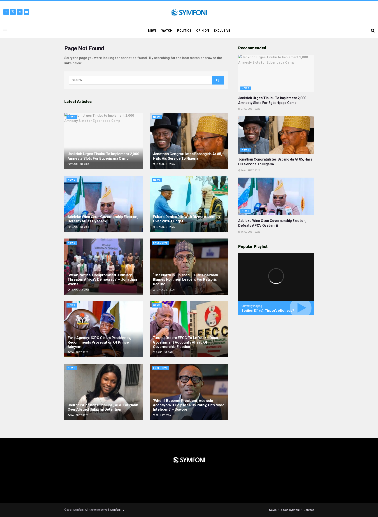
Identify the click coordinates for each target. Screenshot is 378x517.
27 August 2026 (79, 164)
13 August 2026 (165, 227)
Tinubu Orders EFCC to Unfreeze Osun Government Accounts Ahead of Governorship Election (185, 342)
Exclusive (160, 242)
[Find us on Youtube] (26, 12)
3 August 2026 (79, 415)
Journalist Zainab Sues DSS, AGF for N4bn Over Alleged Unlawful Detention (103, 407)
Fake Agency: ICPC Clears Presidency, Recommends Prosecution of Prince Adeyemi (99, 342)
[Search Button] (373, 30)
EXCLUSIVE (222, 30)
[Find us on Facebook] (6, 12)
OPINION (202, 30)
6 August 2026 (164, 352)
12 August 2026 (79, 289)
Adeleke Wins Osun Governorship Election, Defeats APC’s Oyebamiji (103, 218)
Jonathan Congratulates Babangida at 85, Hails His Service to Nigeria (187, 156)
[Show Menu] (5, 30)
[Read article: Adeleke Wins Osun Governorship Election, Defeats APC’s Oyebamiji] (103, 204)
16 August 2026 (165, 164)
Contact (308, 510)
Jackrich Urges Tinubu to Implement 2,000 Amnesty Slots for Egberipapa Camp (103, 156)
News (71, 117)
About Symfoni (289, 510)
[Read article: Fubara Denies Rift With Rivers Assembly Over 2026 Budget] (189, 204)
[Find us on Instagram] (20, 12)
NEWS (152, 30)
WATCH (166, 30)
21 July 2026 (163, 415)
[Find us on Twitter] (13, 12)
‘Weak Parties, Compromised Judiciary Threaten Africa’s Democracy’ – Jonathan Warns (102, 279)
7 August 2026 (79, 352)
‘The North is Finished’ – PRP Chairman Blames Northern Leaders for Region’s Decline (185, 279)
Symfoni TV (117, 509)
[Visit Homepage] (189, 12)
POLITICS (184, 30)
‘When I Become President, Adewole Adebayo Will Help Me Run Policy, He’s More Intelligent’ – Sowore (188, 405)
